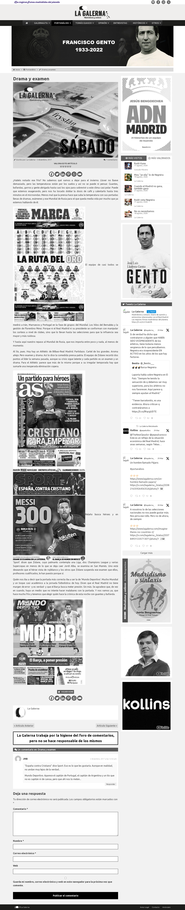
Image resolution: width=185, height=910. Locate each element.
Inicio (18, 70)
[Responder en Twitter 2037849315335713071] (132, 546)
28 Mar (160, 505)
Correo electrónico (24, 853)
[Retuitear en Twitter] (137, 426)
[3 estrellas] (65, 166)
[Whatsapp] (74, 174)
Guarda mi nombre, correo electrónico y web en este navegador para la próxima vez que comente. (62, 883)
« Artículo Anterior (23, 725)
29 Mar (160, 330)
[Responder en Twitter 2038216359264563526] (132, 496)
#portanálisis (137, 469)
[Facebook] (51, 174)
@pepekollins (145, 430)
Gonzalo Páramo (141, 170)
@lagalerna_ (149, 330)
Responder (110, 784)
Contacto (156, 907)
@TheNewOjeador (139, 434)
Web (15, 865)
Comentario (20, 809)
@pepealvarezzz (158, 434)
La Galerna (30, 160)
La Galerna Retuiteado (148, 426)
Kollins (134, 430)
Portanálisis (31, 70)
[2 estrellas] (63, 166)
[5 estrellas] (70, 166)
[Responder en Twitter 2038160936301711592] (132, 449)
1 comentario (111, 160)
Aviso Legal (144, 907)
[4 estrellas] (68, 166)
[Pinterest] (68, 174)
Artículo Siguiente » (107, 725)
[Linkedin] (62, 174)
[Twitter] (57, 174)
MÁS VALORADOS (160, 158)
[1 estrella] (61, 166)
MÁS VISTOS (135, 158)
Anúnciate (166, 907)
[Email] (79, 174)
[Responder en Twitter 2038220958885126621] (132, 418)
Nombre (18, 841)
